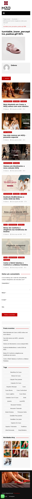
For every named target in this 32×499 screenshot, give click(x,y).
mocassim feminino (16, 405)
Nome (4, 292)
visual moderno (22, 430)
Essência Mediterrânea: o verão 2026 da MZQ (13, 198)
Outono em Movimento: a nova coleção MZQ (14, 167)
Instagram (12, 496)
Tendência (23, 101)
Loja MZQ (22, 401)
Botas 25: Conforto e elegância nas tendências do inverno (15, 230)
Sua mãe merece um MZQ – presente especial (14, 136)
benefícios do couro (16, 372)
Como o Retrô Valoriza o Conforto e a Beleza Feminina (15, 264)
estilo (24, 397)
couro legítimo (10, 394)
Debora (7, 109)
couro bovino (9, 390)
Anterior (7, 78)
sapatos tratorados (11, 426)
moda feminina (9, 412)
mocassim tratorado (16, 408)
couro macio (22, 394)
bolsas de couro (16, 376)
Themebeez (16, 493)
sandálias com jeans (16, 419)
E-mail (4, 300)
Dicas (5, 224)
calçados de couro (16, 383)
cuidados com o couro (12, 397)
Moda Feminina (7, 101)
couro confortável (22, 390)
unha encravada (9, 430)
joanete (9, 401)
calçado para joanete (16, 379)
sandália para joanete (16, 415)
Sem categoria (7, 132)
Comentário (5, 283)
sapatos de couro (16, 423)
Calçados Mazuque (11, 386)
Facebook (4, 496)
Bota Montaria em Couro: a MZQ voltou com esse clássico (16, 105)
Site (3, 307)
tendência (23, 426)
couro (24, 386)
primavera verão (22, 412)
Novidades (16, 101)
